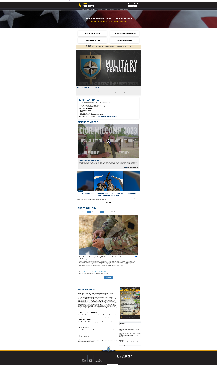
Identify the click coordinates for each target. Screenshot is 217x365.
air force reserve (89, 271)
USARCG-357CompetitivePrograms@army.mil (107, 116)
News (117, 9)
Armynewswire (97, 271)
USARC (80, 190)
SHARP (99, 359)
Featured (105, 9)
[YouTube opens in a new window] (132, 3)
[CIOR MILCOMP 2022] (108, 141)
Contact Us (83, 359)
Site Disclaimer (84, 361)
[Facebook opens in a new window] (128, 3)
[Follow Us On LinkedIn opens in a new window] (128, 356)
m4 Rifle (83, 271)
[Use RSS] (131, 356)
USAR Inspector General (99, 361)
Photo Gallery (108, 277)
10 (137, 167)
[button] (92, 1)
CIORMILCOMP (103, 271)
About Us (87, 9)
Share (137, 256)
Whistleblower (90, 359)
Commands (100, 9)
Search (89, 211)
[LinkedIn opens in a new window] (137, 3)
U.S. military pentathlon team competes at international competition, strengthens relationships (108, 194)
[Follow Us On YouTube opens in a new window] (126, 356)
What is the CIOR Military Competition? (88, 88)
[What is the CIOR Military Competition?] (108, 68)
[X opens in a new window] (130, 3)
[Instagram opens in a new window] (134, 3)
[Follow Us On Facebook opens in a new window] (117, 356)
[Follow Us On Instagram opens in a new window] (123, 356)
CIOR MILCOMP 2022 (84, 160)
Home (83, 9)
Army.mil (90, 360)
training (93, 271)
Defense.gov (90, 361)
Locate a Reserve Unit (124, 9)
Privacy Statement (83, 360)
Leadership (93, 9)
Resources (112, 9)
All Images (107, 211)
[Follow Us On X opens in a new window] (120, 356)
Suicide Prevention (98, 360)
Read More (108, 202)
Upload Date (113, 211)
